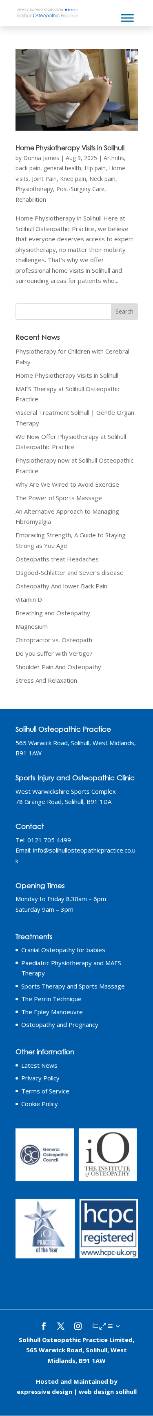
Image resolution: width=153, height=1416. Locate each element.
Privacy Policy (40, 1078)
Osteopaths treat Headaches (57, 559)
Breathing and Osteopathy (53, 613)
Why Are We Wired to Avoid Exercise (67, 484)
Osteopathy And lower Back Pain (61, 586)
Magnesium (32, 626)
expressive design (44, 1391)
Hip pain (95, 168)
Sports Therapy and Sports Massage (73, 986)
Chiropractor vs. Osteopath (54, 640)
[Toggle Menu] (127, 18)
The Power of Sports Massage (59, 498)
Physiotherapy (34, 189)
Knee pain (73, 179)
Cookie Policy (39, 1104)
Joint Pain (44, 179)
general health (62, 168)
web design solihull (108, 1391)
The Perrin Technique (51, 999)
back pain (28, 168)
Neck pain (102, 179)
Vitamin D (29, 599)
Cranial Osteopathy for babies (63, 950)
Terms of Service (45, 1091)
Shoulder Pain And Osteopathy (58, 667)
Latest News (39, 1065)
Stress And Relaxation (46, 680)
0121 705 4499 (49, 840)
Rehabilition (31, 199)
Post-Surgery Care (80, 189)
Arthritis (114, 158)
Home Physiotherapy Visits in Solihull (70, 147)
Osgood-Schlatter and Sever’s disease (70, 572)
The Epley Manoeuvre (52, 1012)
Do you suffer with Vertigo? (54, 653)
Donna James (41, 158)
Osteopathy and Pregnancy (59, 1024)
